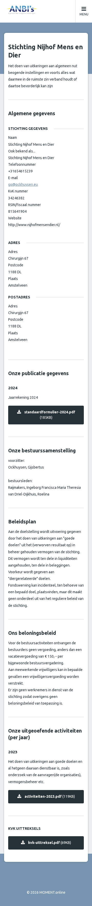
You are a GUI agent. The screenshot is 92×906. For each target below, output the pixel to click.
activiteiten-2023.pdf (50, 796)
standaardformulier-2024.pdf (49, 415)
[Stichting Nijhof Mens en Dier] (46, 10)
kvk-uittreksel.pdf (49, 843)
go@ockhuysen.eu (23, 184)
